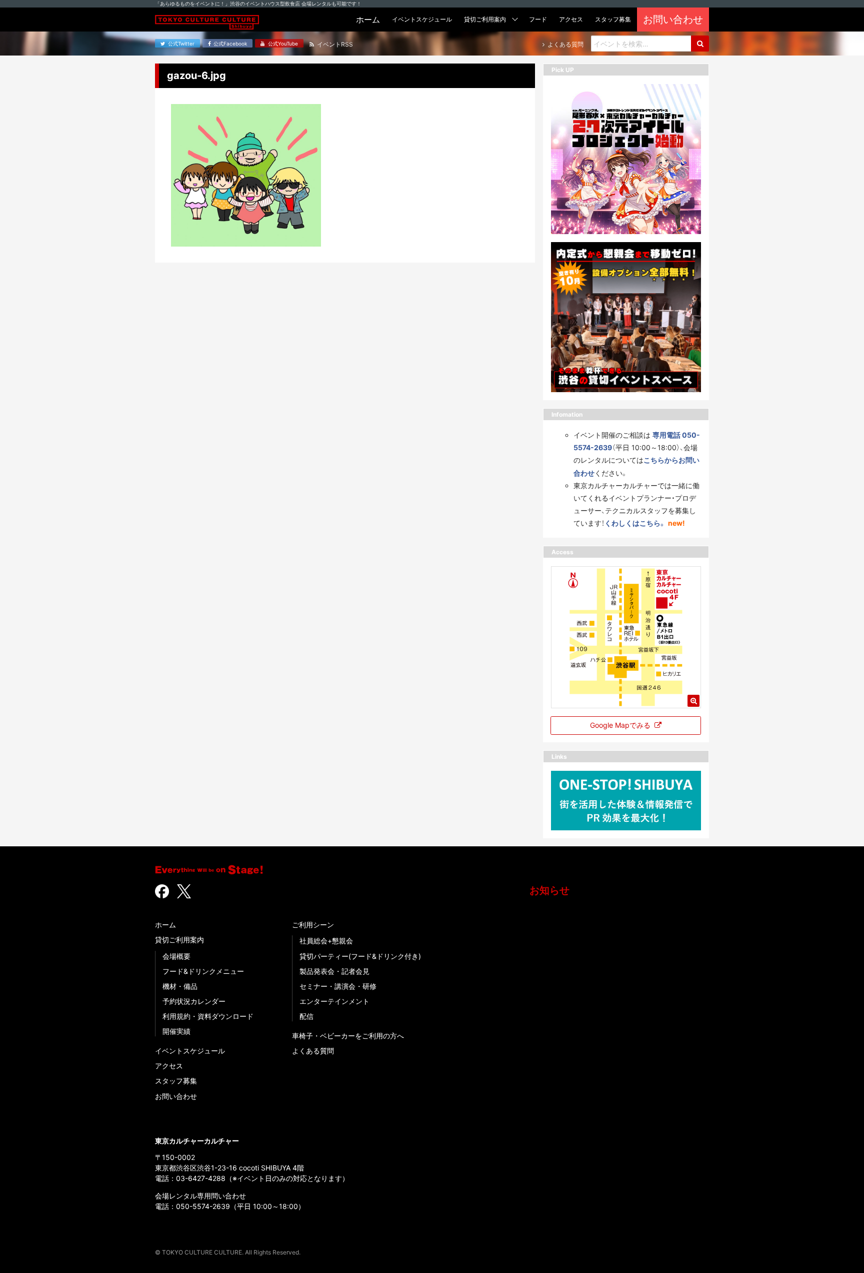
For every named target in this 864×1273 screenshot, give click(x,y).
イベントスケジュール (190, 1050)
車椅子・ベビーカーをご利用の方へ (348, 1035)
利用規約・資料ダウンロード (208, 1016)
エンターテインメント (335, 1001)
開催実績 (176, 1031)
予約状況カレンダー (194, 1001)
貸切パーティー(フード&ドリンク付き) (360, 956)
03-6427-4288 (201, 1178)
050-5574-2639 (203, 1206)
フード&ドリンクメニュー (203, 971)
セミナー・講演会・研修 (338, 986)
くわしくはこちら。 (635, 523)
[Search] (700, 44)
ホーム (165, 924)
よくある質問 (313, 1050)
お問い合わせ (176, 1096)
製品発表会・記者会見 (335, 971)
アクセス (169, 1065)
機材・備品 (180, 986)
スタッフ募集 (176, 1080)
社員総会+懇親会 (326, 940)
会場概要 (176, 956)
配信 (307, 1016)
